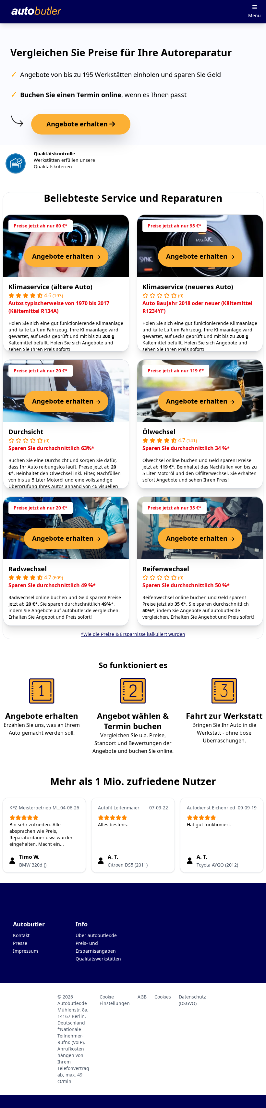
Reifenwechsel (165, 568)
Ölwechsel (158, 431)
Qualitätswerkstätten (98, 959)
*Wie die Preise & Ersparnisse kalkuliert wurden (133, 634)
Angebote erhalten (77, 124)
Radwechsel (27, 568)
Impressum (25, 951)
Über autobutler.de (96, 935)
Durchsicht (25, 431)
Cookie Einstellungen (115, 1000)
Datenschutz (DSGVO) (192, 1000)
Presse (20, 943)
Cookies (162, 997)
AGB (142, 997)
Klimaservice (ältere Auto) (50, 286)
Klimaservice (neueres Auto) (187, 286)
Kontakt (21, 935)
